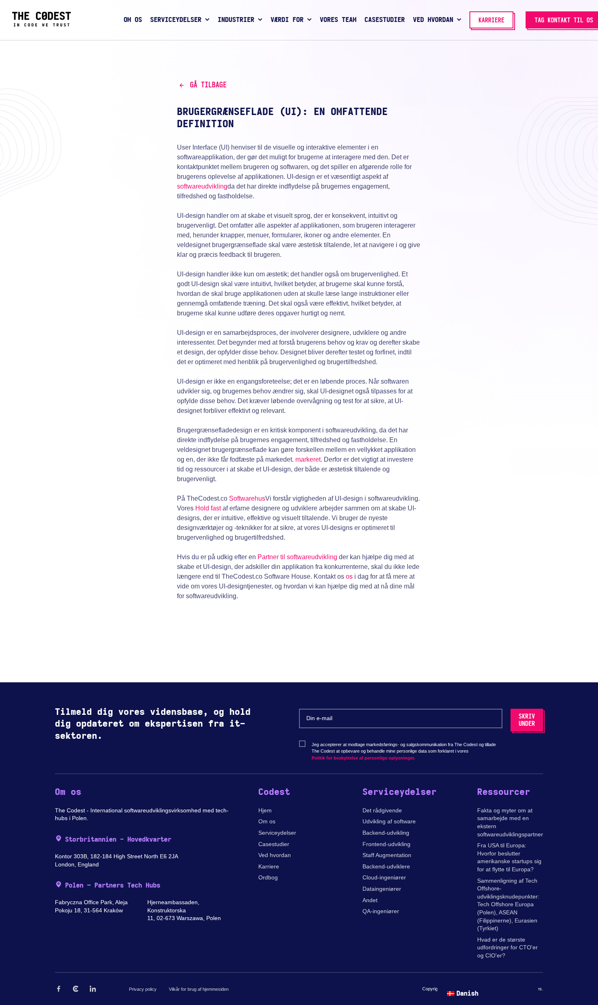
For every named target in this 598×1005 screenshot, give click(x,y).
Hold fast (208, 508)
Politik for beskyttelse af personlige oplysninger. (363, 757)
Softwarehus (247, 498)
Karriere (268, 866)
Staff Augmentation (386, 855)
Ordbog (268, 877)
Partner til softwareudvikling (297, 557)
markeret (308, 459)
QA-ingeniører (380, 911)
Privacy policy (143, 989)
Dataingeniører (381, 889)
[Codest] (41, 24)
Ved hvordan (274, 855)
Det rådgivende (382, 810)
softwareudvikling (202, 186)
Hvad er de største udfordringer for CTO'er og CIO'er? (507, 947)
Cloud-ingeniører (384, 877)
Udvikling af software (389, 821)
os (349, 576)
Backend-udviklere (386, 866)
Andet (370, 900)
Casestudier (273, 844)
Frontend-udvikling (386, 844)
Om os (266, 821)
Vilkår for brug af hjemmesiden (199, 989)
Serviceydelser (277, 832)
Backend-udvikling (385, 832)
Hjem (265, 810)
